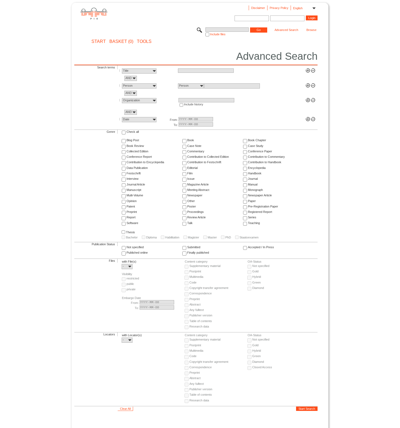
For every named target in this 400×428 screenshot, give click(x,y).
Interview (133, 178)
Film (190, 173)
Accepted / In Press (261, 247)
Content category (196, 261)
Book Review (135, 145)
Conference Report (139, 156)
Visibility (127, 274)
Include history (193, 104)
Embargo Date (131, 298)
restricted (133, 278)
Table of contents (200, 321)
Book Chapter (257, 140)
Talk (190, 223)
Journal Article (136, 184)
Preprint (132, 211)
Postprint (195, 271)
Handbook (254, 173)
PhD (228, 237)
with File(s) (129, 261)
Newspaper (194, 195)
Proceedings (195, 211)
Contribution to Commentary (266, 156)
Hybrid (256, 276)
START (98, 41)
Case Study (255, 145)
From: (174, 119)
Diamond (258, 287)
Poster (191, 206)
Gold (255, 271)
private (131, 289)
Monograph (255, 189)
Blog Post (133, 140)
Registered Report (260, 211)
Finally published (198, 252)
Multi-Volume (135, 195)
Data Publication (137, 167)
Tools (144, 41)
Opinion (132, 201)
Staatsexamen (249, 237)
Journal (253, 178)
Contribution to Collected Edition (208, 156)
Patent (131, 206)
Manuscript (134, 189)
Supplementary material (204, 266)
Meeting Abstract (198, 189)
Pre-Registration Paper (263, 206)
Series (252, 217)
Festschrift (134, 173)
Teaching (254, 223)
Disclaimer (258, 8)
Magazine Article (198, 184)
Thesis (130, 232)
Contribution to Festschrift (204, 162)
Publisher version (200, 315)
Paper (252, 201)
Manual (252, 184)
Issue (191, 178)
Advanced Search (286, 30)
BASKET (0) (121, 41)
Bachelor (132, 237)
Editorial (192, 167)
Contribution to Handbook (264, 162)
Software (132, 223)
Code (192, 282)
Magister (193, 237)
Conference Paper (260, 151)
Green (256, 282)
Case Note (194, 145)
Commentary (195, 151)
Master (212, 237)
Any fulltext (196, 309)
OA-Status (254, 261)
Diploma (151, 237)
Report (131, 217)
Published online (137, 252)
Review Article (196, 217)
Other (191, 201)
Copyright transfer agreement (208, 287)
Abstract (195, 304)
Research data (199, 326)
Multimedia (196, 276)
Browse (311, 30)
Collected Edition (137, 151)
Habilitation (172, 237)
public (130, 283)
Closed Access (262, 367)
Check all (133, 131)
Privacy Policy (279, 8)
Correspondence (200, 293)
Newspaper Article (260, 195)
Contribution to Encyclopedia (145, 162)
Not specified (135, 247)
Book (190, 140)
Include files (218, 34)
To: (176, 125)
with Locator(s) (132, 335)
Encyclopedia (257, 167)
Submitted (193, 247)
